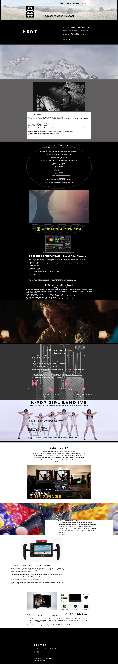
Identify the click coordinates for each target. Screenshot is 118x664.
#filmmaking (50, 186)
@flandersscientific (71, 625)
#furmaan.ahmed (35, 434)
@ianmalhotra (64, 179)
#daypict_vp (33, 186)
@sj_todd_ (59, 158)
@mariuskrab (62, 163)
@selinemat (59, 179)
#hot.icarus (76, 295)
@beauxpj (61, 167)
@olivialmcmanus (54, 179)
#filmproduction (45, 186)
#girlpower (70, 437)
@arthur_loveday (57, 164)
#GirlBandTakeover (75, 437)
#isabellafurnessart (36, 435)
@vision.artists (63, 164)
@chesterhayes (47, 160)
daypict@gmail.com (71, 280)
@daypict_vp (39, 114)
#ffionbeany (42, 431)
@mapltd (65, 157)
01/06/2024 (14, 560)
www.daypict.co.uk (61, 459)
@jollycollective (64, 158)
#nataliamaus (42, 426)
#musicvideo (60, 437)
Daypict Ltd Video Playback (59, 16)
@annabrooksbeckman (60, 175)
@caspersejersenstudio (59, 157)
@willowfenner (74, 160)
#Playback (63, 625)
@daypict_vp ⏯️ (42, 134)
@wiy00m (66, 160)
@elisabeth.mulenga (53, 160)
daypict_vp (63, 184)
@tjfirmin (69, 160)
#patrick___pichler (38, 424)
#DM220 (55, 625)
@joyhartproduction (61, 178)
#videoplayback (39, 186)
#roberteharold (37, 432)
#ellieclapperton (45, 430)
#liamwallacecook (44, 428)
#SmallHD (54, 186)
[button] (83, 109)
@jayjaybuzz (53, 175)
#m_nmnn (43, 427)
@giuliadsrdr (69, 179)
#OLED (59, 625)
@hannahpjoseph (61, 160)
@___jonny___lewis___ (61, 169)
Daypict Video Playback (34, 134)
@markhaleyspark (67, 175)
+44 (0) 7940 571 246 (50, 648)
